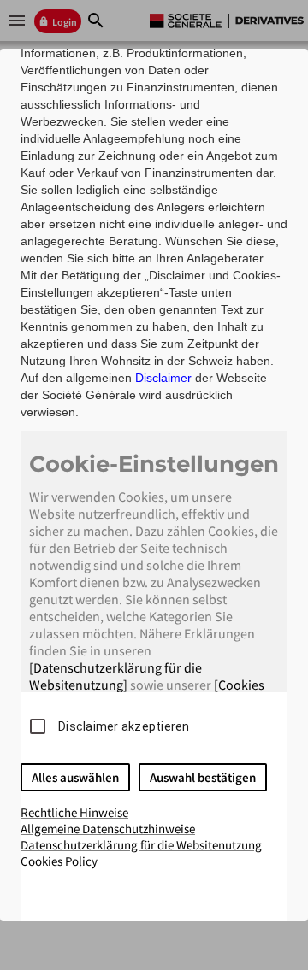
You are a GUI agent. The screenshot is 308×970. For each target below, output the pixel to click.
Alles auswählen (75, 777)
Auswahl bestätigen (203, 777)
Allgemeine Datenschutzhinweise (108, 828)
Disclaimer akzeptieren (124, 726)
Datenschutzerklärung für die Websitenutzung (141, 845)
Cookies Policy (59, 861)
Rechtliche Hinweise (74, 812)
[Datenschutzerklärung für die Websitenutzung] (115, 676)
